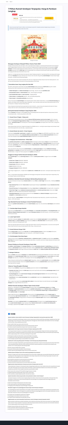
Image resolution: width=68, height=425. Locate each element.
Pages (11, 1)
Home (7, 1)
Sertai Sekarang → (49, 18)
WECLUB (21, 15)
